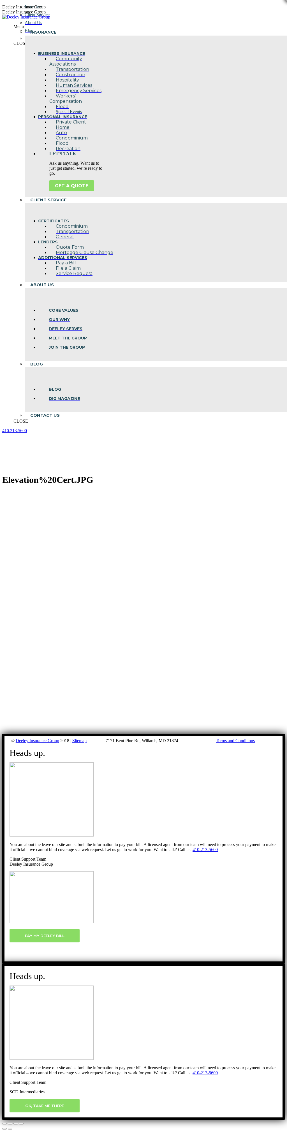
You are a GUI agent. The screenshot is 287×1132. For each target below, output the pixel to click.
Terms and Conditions (235, 740)
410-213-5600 (205, 849)
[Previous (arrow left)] (4, 1128)
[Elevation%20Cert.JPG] (139, 731)
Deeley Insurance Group (37, 740)
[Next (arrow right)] (10, 1128)
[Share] (10, 1123)
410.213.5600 (14, 430)
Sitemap (79, 740)
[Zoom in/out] (21, 1123)
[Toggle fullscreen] (15, 1123)
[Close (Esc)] (4, 1123)
